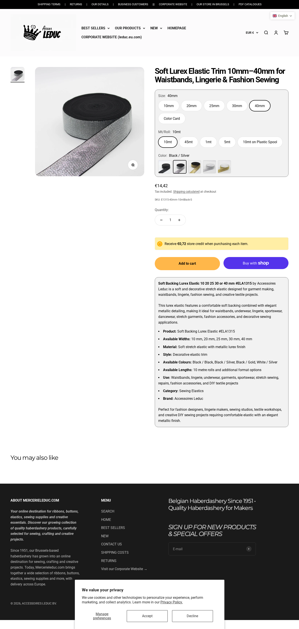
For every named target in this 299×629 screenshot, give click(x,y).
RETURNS (108, 561)
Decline (192, 616)
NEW (154, 28)
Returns (76, 4)
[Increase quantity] (179, 220)
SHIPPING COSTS (115, 552)
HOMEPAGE (176, 28)
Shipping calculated (186, 191)
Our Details (100, 4)
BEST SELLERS (93, 28)
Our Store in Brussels (213, 4)
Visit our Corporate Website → (124, 569)
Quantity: (162, 210)
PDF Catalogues (250, 4)
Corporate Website (173, 4)
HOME (106, 520)
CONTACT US (111, 544)
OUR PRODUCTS (128, 28)
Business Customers (133, 4)
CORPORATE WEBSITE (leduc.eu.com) (111, 37)
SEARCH (107, 511)
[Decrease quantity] (161, 220)
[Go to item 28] (18, 74)
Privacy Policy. (171, 602)
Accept (147, 616)
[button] (282, 15)
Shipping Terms (49, 4)
